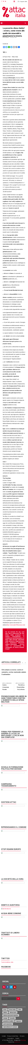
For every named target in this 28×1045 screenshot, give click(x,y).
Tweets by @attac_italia (7, 962)
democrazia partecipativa (10, 1015)
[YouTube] (14, 987)
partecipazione (7, 1024)
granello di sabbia (8, 1021)
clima (19, 1009)
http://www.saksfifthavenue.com (16, 625)
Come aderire (10, 1038)
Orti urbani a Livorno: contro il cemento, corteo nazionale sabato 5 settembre (14, 672)
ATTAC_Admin (6, 37)
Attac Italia (12, 1009)
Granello (12, 1018)
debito (5, 1012)
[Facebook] (7, 987)
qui (18, 644)
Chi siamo (22, 1036)
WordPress (17, 1042)
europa (5, 1018)
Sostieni (17, 1038)
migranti (18, 1021)
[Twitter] (11, 987)
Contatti (4, 1036)
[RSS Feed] (3, 987)
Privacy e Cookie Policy (12, 1036)
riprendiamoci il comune (10, 1027)
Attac (5, 1009)
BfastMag (23, 1040)
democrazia (13, 1012)
